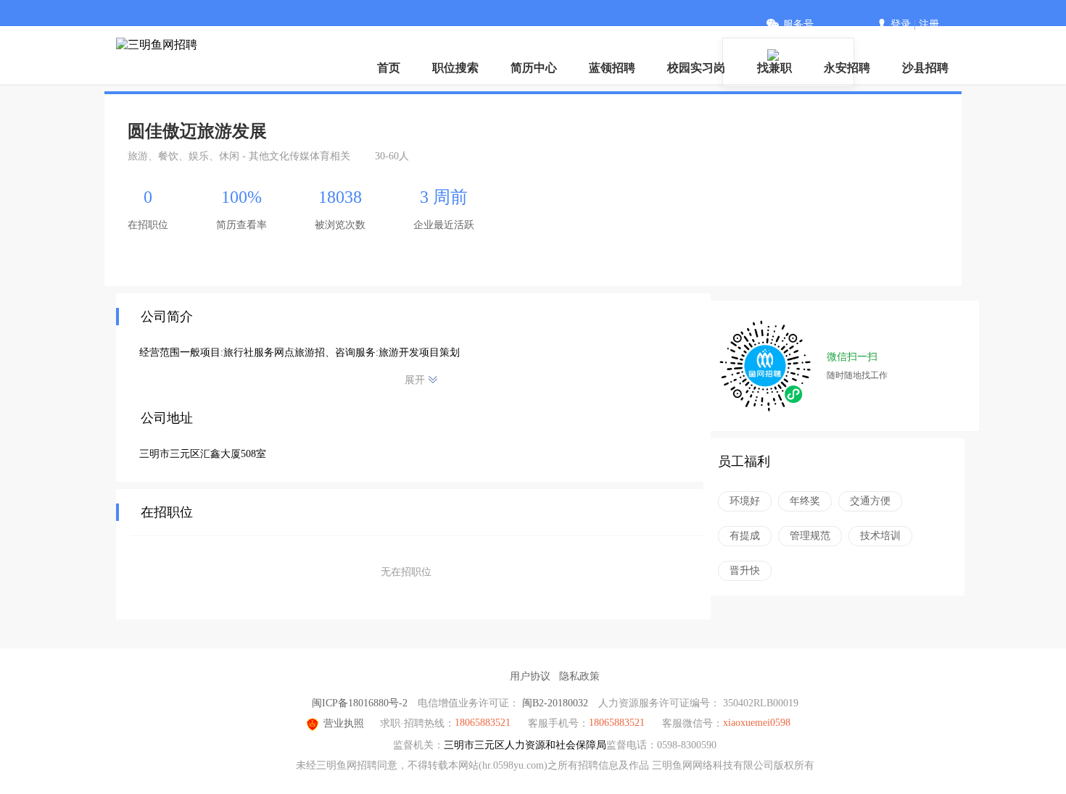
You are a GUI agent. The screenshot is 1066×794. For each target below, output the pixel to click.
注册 (929, 24)
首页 (388, 68)
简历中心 (534, 68)
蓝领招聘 (612, 68)
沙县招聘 (925, 68)
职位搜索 (455, 68)
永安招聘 (847, 68)
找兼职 (774, 68)
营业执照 (343, 723)
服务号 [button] (798, 24)
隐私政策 (579, 676)
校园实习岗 (696, 68)
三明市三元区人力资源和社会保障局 (525, 745)
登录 (901, 24)
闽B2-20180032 (555, 703)
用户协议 (530, 676)
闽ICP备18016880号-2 (360, 703)
